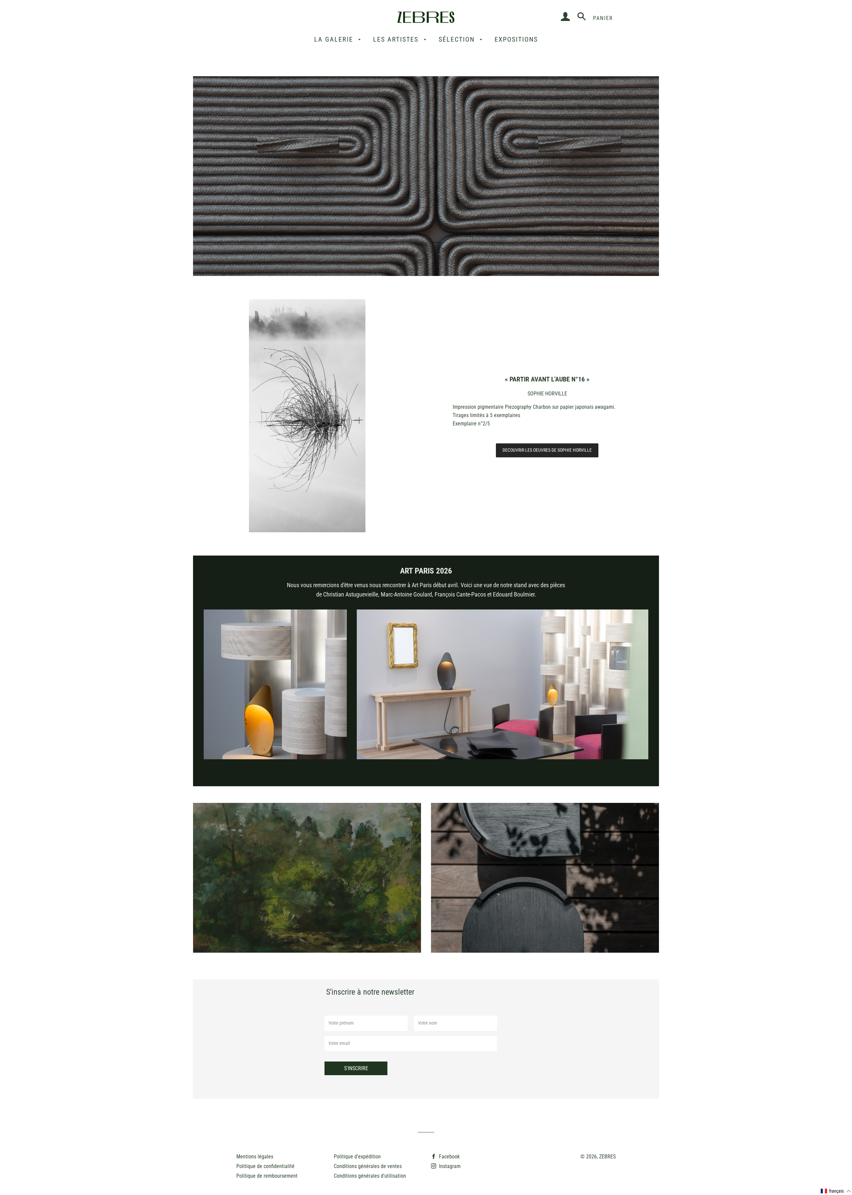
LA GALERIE (334, 39)
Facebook (449, 1156)
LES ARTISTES (397, 39)
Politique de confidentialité (265, 1166)
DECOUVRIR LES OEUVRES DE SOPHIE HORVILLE (547, 450)
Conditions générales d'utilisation (370, 1176)
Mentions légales (254, 1156)
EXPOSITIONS (516, 39)
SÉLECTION (458, 39)
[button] (836, 1191)
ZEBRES (607, 1156)
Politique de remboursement (267, 1176)
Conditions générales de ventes (368, 1166)
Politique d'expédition (357, 1156)
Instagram (449, 1166)
